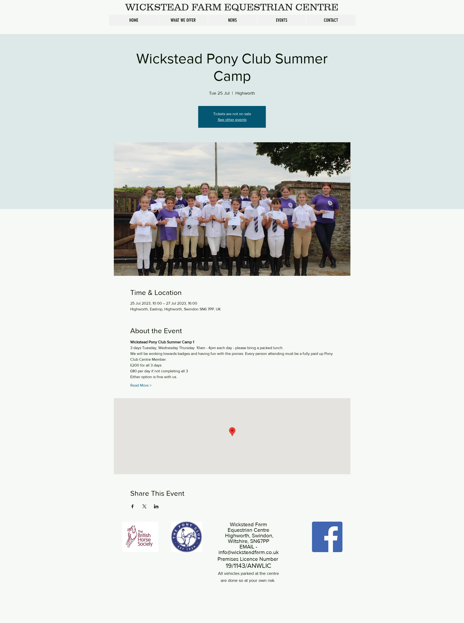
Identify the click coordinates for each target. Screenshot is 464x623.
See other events (232, 120)
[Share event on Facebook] (132, 506)
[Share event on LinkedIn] (156, 506)
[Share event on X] (144, 506)
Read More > (141, 385)
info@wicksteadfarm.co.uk (248, 552)
